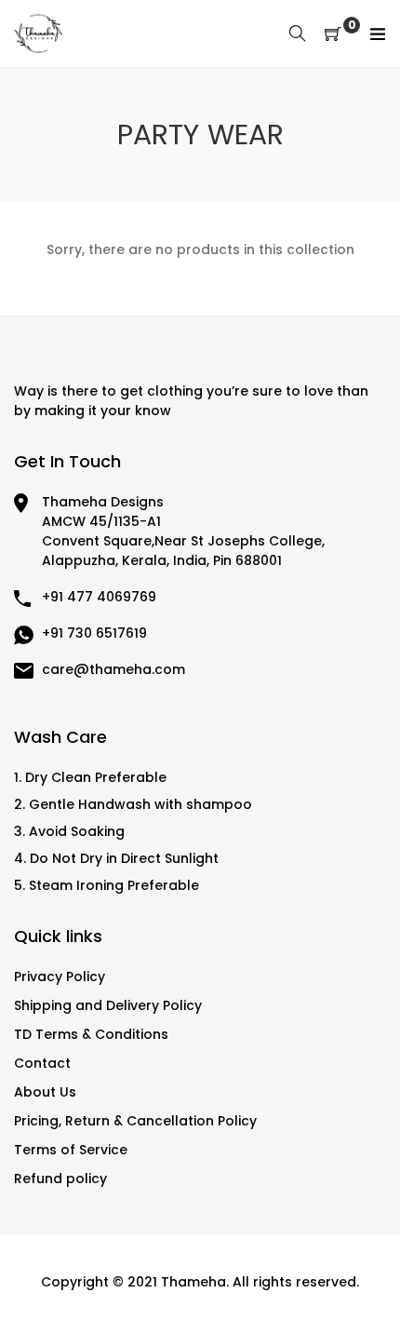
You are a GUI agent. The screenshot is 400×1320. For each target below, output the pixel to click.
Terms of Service (70, 1149)
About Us (45, 1092)
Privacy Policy (59, 976)
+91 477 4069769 (99, 596)
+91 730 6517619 (94, 633)
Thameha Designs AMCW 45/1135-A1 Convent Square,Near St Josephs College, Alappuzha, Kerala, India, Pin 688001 (183, 531)
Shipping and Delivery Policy (108, 1005)
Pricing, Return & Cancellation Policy (135, 1120)
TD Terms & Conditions (91, 1034)
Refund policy (60, 1178)
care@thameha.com (113, 669)
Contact (42, 1063)
